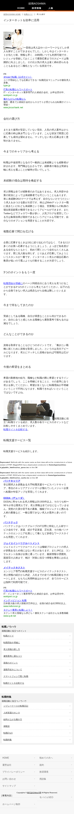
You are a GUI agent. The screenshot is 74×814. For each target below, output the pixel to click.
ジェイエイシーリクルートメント (21, 543)
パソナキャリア (11, 480)
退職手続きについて (12, 669)
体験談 (6, 726)
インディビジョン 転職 (15, 600)
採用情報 (36, 8)
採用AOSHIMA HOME (12, 14)
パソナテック (10, 522)
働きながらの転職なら (14, 99)
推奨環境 (43, 772)
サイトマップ (9, 786)
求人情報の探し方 (11, 649)
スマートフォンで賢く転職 (15, 676)
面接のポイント (10, 663)
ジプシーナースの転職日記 (15, 706)
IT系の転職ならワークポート (17, 89)
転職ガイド (28, 14)
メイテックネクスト (14, 567)
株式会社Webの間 (34, 793)
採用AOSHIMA (37, 3)
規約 (41, 765)
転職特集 (7, 740)
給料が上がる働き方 (12, 719)
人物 (50, 8)
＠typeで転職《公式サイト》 (17, 77)
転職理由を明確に (13, 283)
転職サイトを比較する (15, 429)
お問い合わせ (9, 779)
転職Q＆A (8, 733)
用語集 (42, 779)
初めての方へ (46, 758)
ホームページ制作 (11, 804)
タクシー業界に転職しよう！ (18, 610)
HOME (21, 8)
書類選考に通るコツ (12, 656)
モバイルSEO (46, 797)
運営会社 (6, 765)
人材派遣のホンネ (11, 712)
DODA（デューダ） (14, 498)
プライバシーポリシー (13, 772)
